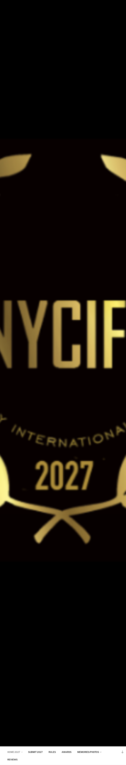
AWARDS (66, 752)
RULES (52, 752)
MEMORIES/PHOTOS (88, 752)
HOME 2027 (13, 752)
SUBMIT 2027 (35, 752)
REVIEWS (12, 759)
